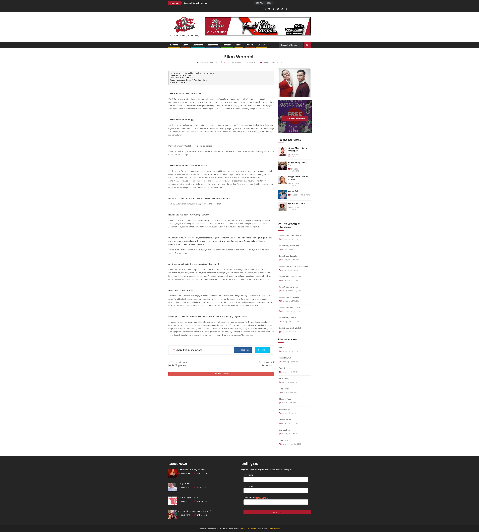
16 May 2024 (294, 183)
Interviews (213, 45)
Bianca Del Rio (285, 420)
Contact (262, 45)
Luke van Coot (267, 365)
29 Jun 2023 (294, 207)
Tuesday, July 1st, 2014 (289, 413)
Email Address (256, 497)
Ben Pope (283, 348)
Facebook (244, 350)
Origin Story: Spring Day (288, 256)
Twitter (264, 350)
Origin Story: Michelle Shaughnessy (293, 266)
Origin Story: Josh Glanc (289, 246)
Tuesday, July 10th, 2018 (289, 351)
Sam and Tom (285, 430)
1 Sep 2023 (294, 195)
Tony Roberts (284, 368)
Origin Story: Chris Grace (289, 297)
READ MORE (294, 157)
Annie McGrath (285, 358)
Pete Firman (284, 389)
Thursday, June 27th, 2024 (290, 301)
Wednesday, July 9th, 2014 (290, 362)
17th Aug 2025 (202, 515)
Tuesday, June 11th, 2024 (290, 322)
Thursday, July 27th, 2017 (290, 434)
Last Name (248, 486)
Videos (249, 45)
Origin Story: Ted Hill (287, 318)
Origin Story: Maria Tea (288, 287)
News (238, 45)
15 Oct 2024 (294, 169)
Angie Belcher (284, 409)
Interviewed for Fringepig (210, 62)
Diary (185, 45)
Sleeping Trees (285, 399)
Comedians (198, 45)
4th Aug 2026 (201, 487)
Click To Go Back (220, 374)
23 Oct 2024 (294, 155)
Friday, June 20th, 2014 (289, 392)
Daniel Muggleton (177, 365)
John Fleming (284, 440)
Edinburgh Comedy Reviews (195, 3)
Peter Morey (284, 378)
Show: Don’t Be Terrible (273, 62)
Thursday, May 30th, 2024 (290, 260)
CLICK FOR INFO (216, 32)
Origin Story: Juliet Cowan (289, 307)
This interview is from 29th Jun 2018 (241, 62)
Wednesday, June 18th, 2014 (291, 444)
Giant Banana (274, 529)
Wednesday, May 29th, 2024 (290, 311)
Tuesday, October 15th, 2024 (291, 291)
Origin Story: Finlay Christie (290, 277)
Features (227, 45)
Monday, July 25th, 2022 (289, 423)
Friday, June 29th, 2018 (289, 403)
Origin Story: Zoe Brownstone (291, 235)
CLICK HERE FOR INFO (295, 118)
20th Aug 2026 (202, 473)
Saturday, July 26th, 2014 (289, 382)
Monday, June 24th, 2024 (289, 249)
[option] (217, 3)
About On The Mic (248, 529)
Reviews (174, 45)
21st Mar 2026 (202, 501)
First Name (248, 475)
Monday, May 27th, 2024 (289, 270)
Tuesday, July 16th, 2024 (289, 239)
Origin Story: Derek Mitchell (290, 328)
